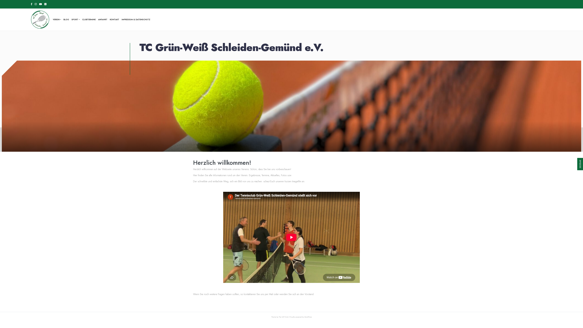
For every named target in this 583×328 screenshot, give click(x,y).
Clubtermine (89, 19)
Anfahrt (102, 19)
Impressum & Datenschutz (136, 19)
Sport (75, 19)
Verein (56, 19)
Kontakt (114, 19)
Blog (66, 19)
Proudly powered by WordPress (301, 317)
